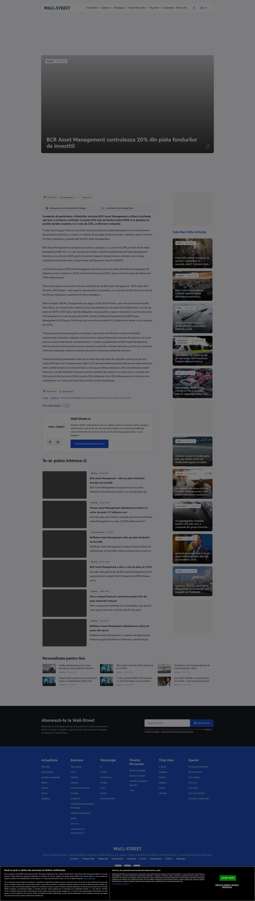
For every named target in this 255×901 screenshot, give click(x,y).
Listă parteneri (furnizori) (120, 884)
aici (90, 889)
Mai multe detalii (89, 878)
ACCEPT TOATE (228, 878)
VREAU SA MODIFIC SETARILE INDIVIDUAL (227, 886)
